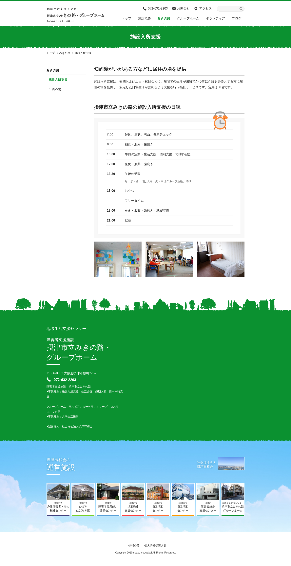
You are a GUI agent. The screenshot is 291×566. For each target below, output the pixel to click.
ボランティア (215, 18)
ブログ (236, 18)
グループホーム (188, 18)
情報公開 (134, 545)
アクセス (205, 8)
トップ (126, 18)
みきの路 (164, 18)
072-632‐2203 (158, 8)
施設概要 (144, 18)
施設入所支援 (58, 79)
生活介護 (54, 89)
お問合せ (183, 8)
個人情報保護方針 (155, 545)
